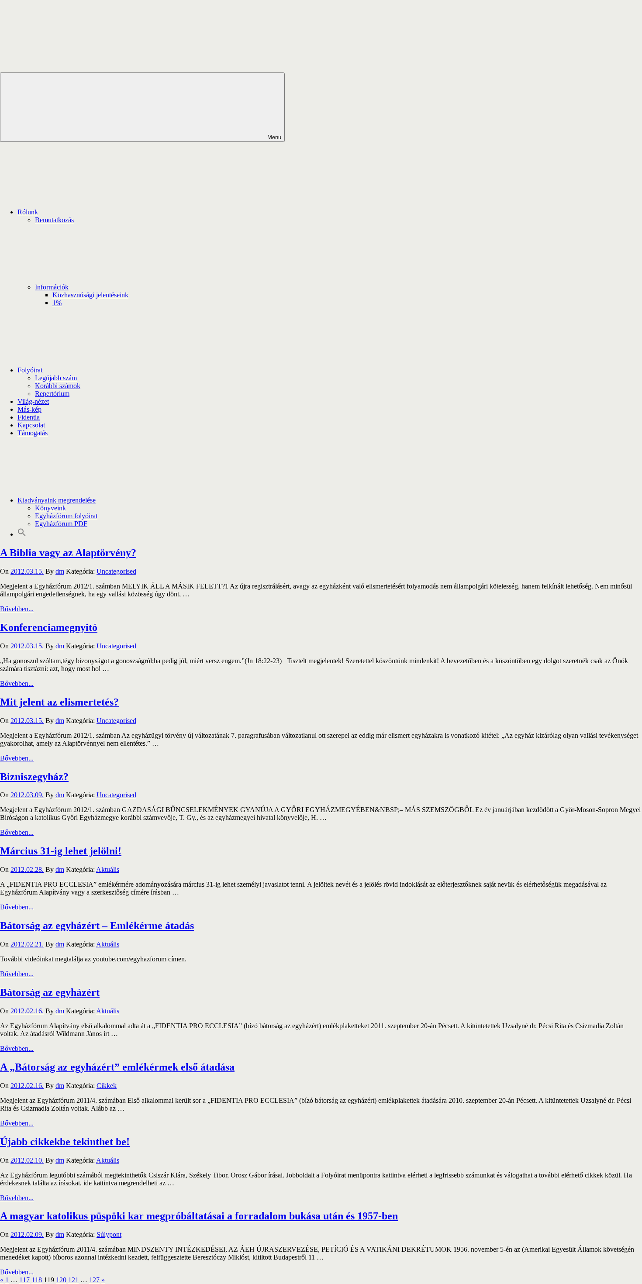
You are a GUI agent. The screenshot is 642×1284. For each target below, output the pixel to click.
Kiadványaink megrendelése (56, 500)
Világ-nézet (33, 401)
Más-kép (29, 409)
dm (59, 571)
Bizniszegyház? (34, 776)
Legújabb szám (56, 378)
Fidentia (28, 417)
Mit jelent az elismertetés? (59, 702)
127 (94, 1280)
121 (73, 1280)
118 (36, 1280)
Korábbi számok (57, 385)
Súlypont (109, 1234)
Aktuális (107, 869)
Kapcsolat (31, 425)
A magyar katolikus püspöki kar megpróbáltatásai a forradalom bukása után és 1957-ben (199, 1216)
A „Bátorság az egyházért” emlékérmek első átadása (117, 1067)
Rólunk (27, 212)
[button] (21, 534)
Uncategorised (116, 571)
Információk (52, 287)
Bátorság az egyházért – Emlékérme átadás (97, 925)
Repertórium (52, 393)
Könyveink (50, 508)
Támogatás (32, 433)
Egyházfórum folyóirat (66, 516)
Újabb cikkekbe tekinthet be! (65, 1141)
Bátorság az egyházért (50, 992)
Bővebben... (17, 609)
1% (57, 302)
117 (24, 1280)
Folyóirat (29, 370)
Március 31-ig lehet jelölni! (60, 851)
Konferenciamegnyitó (48, 627)
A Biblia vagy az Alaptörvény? (68, 552)
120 (61, 1280)
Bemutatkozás (54, 220)
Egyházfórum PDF (61, 523)
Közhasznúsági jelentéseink (90, 295)
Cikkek (107, 1085)
